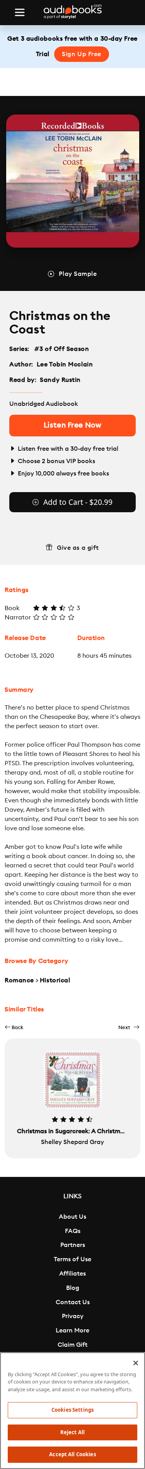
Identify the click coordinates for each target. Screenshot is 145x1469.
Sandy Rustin (60, 380)
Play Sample (78, 274)
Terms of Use (72, 1259)
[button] (14, 1027)
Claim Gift (72, 1345)
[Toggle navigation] (19, 12)
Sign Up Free (81, 54)
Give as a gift (78, 548)
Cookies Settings (72, 1409)
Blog (72, 1288)
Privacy (73, 1316)
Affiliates (72, 1274)
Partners (72, 1245)
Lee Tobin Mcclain (65, 364)
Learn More (72, 1330)
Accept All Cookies (72, 1454)
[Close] (135, 1363)
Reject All (72, 1432)
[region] (72, 1410)
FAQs (72, 1231)
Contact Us (73, 1302)
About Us (72, 1217)
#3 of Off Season (62, 349)
